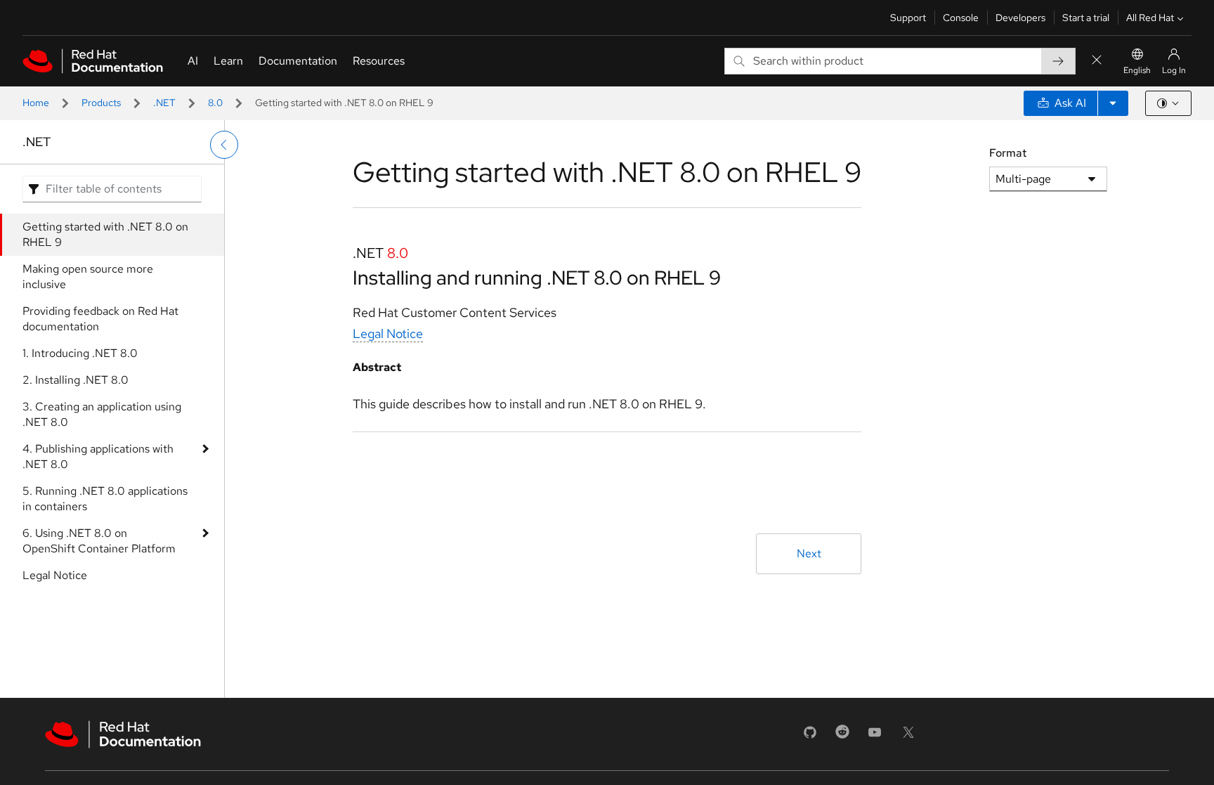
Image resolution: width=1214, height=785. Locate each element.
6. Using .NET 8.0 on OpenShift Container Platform (99, 541)
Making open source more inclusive (87, 276)
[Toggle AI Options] (1112, 103)
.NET (164, 102)
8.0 (215, 102)
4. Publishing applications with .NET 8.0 (98, 456)
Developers (1020, 17)
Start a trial (1085, 17)
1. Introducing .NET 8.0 (80, 353)
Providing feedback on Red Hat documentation (100, 319)
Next (809, 553)
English (1137, 70)
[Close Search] (1097, 60)
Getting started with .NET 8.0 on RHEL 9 (105, 234)
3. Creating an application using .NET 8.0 (101, 414)
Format (1007, 152)
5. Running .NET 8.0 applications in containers (105, 499)
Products (101, 102)
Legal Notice (54, 575)
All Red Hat (1150, 17)
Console (961, 17)
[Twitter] (908, 736)
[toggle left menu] (224, 145)
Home (35, 102)
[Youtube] (874, 736)
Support (908, 17)
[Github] (810, 736)
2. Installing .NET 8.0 (75, 379)
